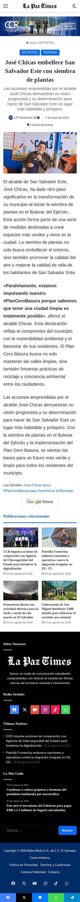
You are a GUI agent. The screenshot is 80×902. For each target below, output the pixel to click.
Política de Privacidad (23, 865)
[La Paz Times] (40, 6)
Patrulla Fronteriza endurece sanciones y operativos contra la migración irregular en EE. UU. (57, 560)
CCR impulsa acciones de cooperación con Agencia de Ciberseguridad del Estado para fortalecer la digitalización (20, 560)
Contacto (54, 872)
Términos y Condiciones (55, 865)
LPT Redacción (23, 117)
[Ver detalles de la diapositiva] (40, 26)
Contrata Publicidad (33, 872)
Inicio (32, 43)
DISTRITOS (46, 43)
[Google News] (40, 502)
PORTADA (50, 52)
